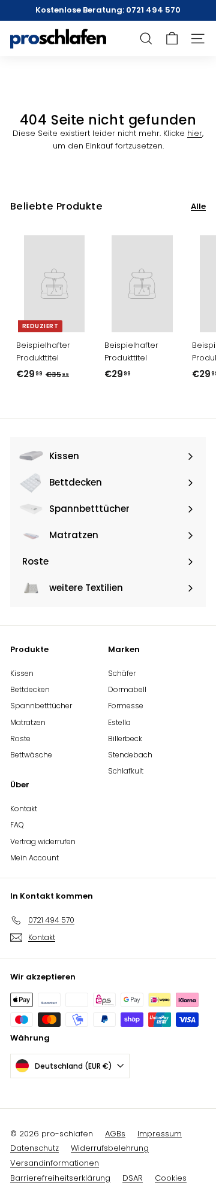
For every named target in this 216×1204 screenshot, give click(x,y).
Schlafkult (125, 771)
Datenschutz (34, 1148)
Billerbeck (125, 738)
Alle (198, 206)
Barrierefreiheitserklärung (60, 1178)
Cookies (171, 1178)
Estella (119, 722)
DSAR (132, 1178)
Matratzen (28, 722)
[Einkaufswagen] (172, 38)
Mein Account (34, 858)
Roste (20, 738)
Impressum (159, 1133)
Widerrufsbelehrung (110, 1148)
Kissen (22, 673)
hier (194, 133)
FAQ (17, 825)
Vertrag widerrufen (43, 841)
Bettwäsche (31, 755)
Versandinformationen (54, 1163)
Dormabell (127, 689)
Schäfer (122, 673)
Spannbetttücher (41, 705)
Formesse (125, 705)
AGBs (115, 1133)
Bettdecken (30, 689)
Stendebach (130, 755)
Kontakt (23, 808)
